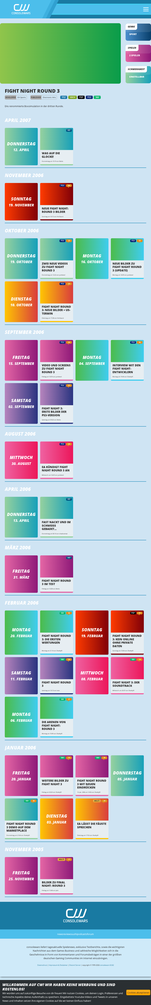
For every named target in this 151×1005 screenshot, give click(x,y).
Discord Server (75, 965)
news (60, 934)
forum (90, 934)
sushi (74, 934)
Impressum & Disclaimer (58, 965)
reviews (67, 934)
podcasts (82, 934)
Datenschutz (42, 965)
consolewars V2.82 (107, 965)
